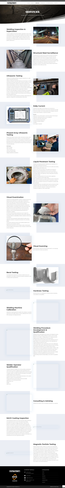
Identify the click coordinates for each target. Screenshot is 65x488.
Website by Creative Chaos (54, 486)
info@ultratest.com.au (29, 477)
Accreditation (44, 480)
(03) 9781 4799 (28, 475)
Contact (43, 482)
